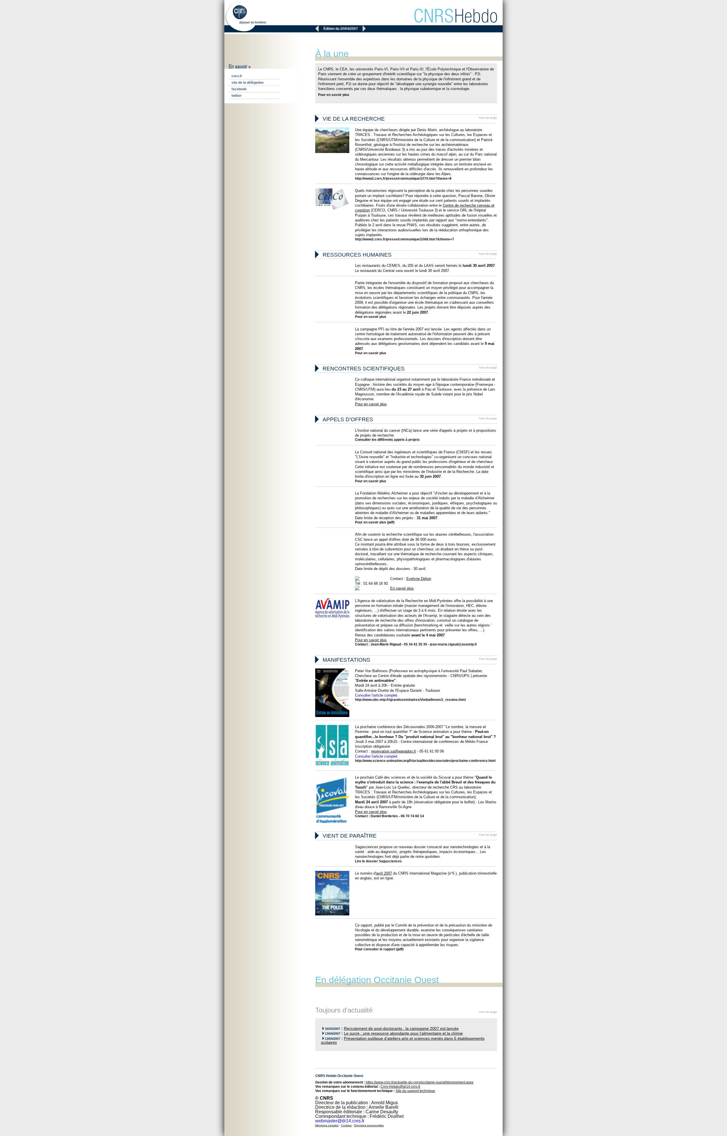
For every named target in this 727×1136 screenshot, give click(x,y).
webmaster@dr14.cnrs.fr (339, 1120)
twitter (236, 96)
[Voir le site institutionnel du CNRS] (245, 16)
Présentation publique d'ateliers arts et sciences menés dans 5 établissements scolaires (402, 1040)
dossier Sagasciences (384, 861)
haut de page (488, 117)
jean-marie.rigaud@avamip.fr (453, 644)
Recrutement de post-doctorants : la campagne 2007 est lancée (401, 1028)
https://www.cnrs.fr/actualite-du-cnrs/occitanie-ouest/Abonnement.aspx (419, 1082)
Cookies (346, 1125)
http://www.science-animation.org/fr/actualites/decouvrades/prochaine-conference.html (425, 760)
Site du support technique (415, 1091)
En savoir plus (402, 588)
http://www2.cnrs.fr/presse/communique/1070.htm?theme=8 (403, 178)
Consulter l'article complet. (376, 695)
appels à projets (407, 439)
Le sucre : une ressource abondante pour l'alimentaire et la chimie (403, 1033)
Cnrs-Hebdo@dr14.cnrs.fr (400, 1087)
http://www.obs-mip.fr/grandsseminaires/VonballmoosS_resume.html (410, 699)
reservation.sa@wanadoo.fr (393, 751)
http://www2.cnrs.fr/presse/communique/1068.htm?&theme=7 (404, 239)
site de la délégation (247, 83)
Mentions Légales (327, 1125)
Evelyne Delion (418, 579)
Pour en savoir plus (333, 95)
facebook (238, 89)
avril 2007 (384, 873)
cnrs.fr (236, 76)
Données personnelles (369, 1125)
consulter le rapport (379, 949)
